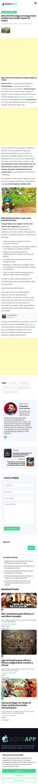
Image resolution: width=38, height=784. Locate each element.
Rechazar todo (19, 780)
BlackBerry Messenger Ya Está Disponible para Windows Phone (22, 454)
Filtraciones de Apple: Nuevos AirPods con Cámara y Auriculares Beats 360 (18, 577)
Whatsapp (14, 159)
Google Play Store (26, 97)
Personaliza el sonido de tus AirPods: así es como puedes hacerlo (19, 567)
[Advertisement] (19, 56)
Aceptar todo (19, 771)
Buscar (6, 542)
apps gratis (24, 383)
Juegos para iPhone (10, 392)
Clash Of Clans (8, 387)
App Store (30, 324)
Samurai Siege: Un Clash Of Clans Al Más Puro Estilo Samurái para (16, 705)
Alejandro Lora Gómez (10, 23)
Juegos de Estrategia (9, 12)
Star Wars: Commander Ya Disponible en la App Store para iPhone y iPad (16, 463)
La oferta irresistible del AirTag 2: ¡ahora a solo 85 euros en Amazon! (18, 572)
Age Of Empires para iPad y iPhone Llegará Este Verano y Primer (17, 662)
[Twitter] (5, 437)
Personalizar (19, 775)
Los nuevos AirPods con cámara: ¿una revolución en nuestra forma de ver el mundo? (17, 583)
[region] (19, 768)
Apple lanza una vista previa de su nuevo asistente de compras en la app (18, 562)
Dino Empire (13, 315)
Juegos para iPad (23, 387)
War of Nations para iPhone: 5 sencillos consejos (17, 615)
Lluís (2, 612)
